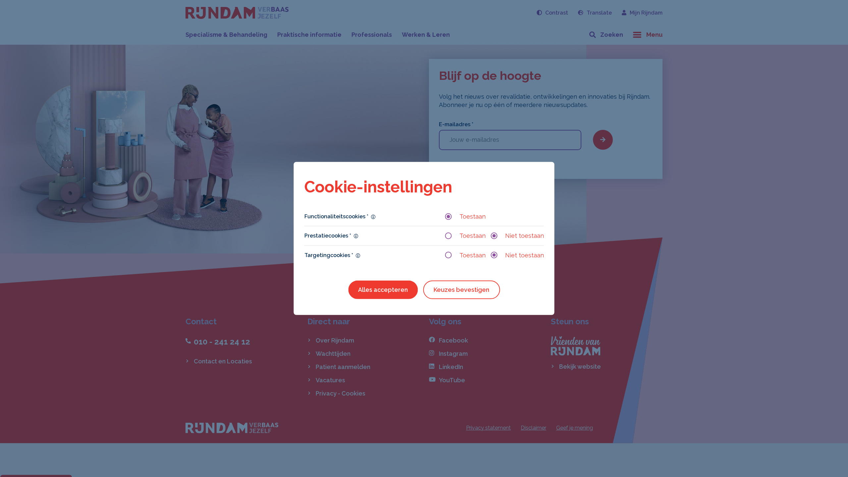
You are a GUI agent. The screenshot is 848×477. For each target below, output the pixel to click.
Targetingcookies (328, 255)
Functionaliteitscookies (336, 216)
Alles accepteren (383, 289)
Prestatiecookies (327, 236)
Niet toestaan (524, 235)
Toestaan (472, 216)
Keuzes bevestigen (461, 289)
